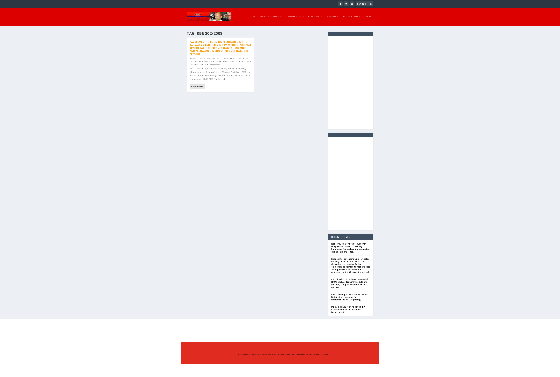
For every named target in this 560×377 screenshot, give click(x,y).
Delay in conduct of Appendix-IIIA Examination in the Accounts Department (348, 309)
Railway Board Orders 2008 (234, 61)
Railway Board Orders (270, 17)
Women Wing (314, 17)
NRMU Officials (294, 17)
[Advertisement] (350, 82)
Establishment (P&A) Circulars (236, 58)
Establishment (217, 58)
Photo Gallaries (350, 17)
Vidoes (368, 17)
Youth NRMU (332, 17)
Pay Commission (196, 61)
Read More (197, 86)
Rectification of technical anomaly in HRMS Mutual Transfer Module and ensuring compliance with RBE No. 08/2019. (350, 283)
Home (253, 17)
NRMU (194, 58)
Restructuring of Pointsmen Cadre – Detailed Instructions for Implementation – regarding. (349, 297)
